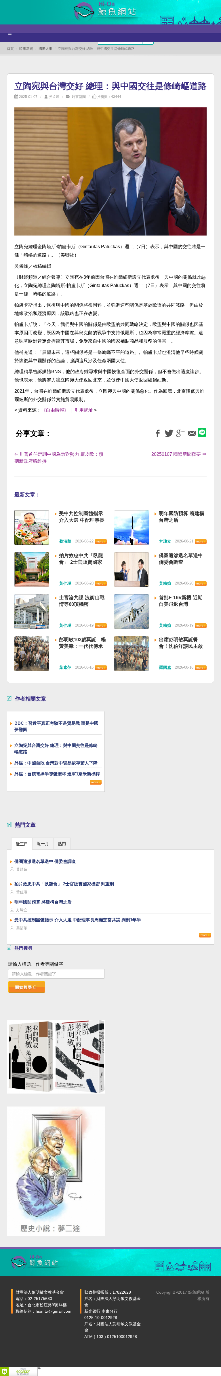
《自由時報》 (55, 410)
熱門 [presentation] (62, 843)
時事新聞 (26, 49)
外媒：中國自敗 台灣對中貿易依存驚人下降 (56, 762)
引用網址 (84, 410)
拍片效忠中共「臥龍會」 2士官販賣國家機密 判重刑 (81, 562)
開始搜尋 (23, 987)
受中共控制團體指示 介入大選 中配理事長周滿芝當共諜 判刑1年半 (77, 919)
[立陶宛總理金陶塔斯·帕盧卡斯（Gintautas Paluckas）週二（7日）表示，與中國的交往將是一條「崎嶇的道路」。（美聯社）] (110, 174)
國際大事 (45, 49)
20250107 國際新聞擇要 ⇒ (179, 454)
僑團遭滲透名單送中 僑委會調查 (45, 861)
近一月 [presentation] (43, 843)
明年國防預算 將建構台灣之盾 (43, 901)
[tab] (22, 843)
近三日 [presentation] (22, 844)
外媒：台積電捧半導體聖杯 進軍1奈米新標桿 (57, 773)
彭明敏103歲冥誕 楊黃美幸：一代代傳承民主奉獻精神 (82, 646)
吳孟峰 (54, 97)
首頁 (10, 49)
